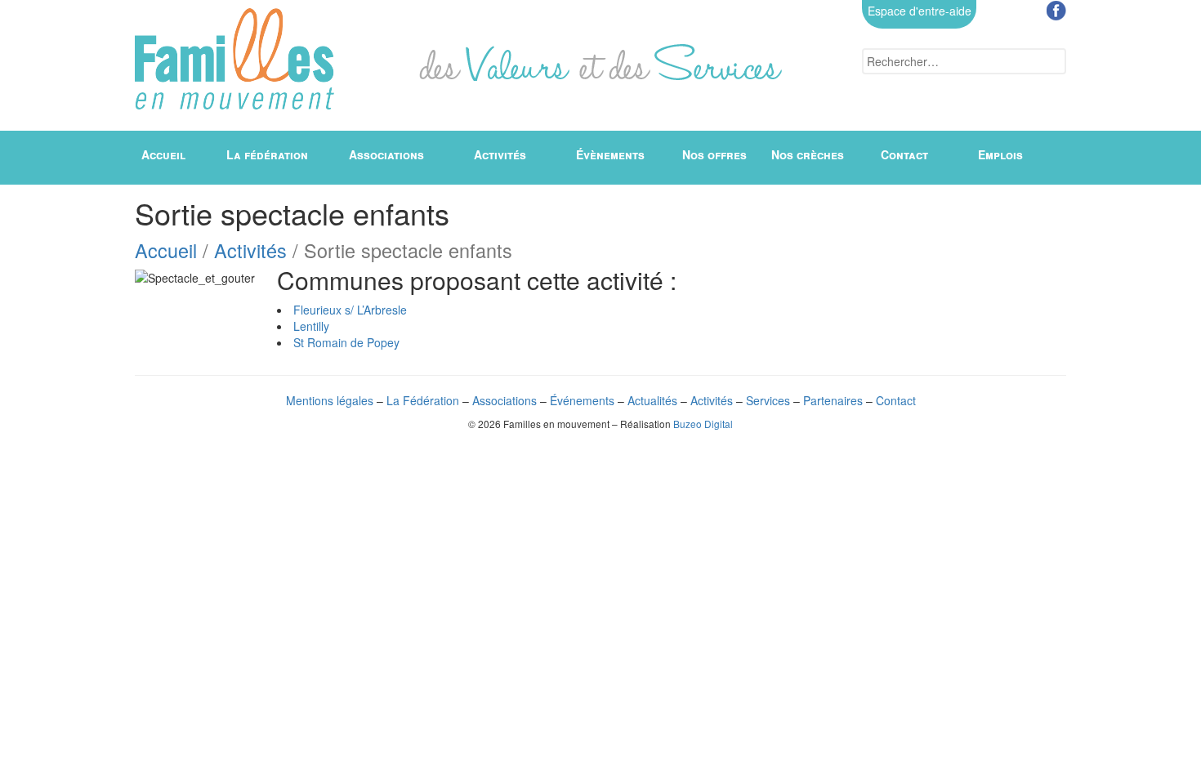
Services (768, 400)
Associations (386, 154)
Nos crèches (807, 154)
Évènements (610, 154)
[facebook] (1056, 10)
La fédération (267, 154)
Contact (904, 154)
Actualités (652, 400)
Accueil (163, 154)
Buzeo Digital (703, 424)
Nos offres (714, 154)
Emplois (1000, 154)
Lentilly (311, 326)
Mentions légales (329, 400)
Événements (582, 400)
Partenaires (833, 400)
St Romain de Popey (346, 342)
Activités (500, 154)
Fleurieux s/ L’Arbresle (350, 309)
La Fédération (422, 400)
